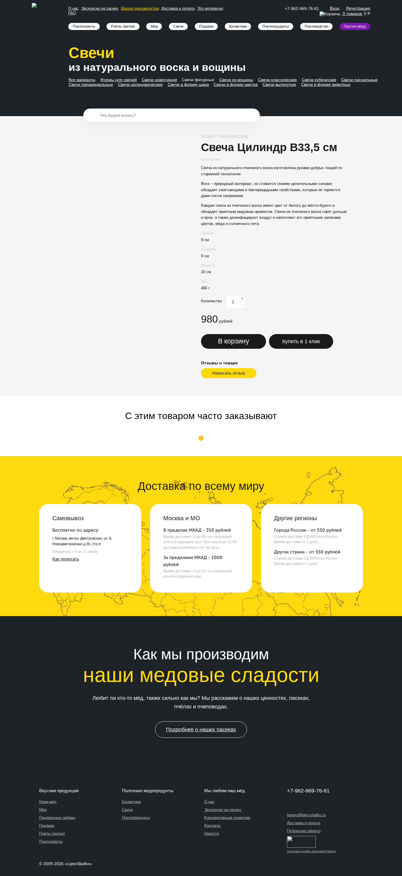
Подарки (206, 26)
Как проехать (65, 558)
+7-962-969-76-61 (302, 8)
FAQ (72, 13)
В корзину (233, 341)
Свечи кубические (319, 79)
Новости (211, 833)
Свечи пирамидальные (91, 84)
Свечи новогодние (159, 79)
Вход (334, 8)
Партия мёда (355, 26)
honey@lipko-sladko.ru (306, 815)
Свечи (178, 26)
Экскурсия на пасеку (99, 8)
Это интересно (210, 8)
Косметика (238, 26)
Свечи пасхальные (359, 79)
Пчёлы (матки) (123, 26)
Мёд (154, 26)
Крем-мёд (48, 802)
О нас (73, 8)
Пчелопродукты (276, 26)
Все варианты (82, 79)
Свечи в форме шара (188, 84)
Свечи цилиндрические (140, 84)
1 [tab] (201, 439)
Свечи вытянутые (279, 84)
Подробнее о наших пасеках (201, 729)
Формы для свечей (118, 79)
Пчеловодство (316, 26)
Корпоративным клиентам (227, 817)
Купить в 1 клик (301, 341)
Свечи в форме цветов (236, 84)
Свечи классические (277, 79)
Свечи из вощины (236, 79)
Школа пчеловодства (140, 8)
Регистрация (358, 8)
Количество (211, 301)
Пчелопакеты (84, 26)
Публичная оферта (303, 831)
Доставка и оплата (178, 8)
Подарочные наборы (57, 817)
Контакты (212, 825)
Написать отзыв (228, 373)
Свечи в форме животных (325, 84)
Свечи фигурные (198, 79)
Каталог (208, 136)
